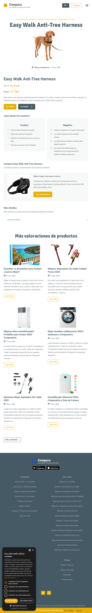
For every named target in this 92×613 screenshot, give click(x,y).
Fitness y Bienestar (24, 501)
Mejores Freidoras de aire (67, 511)
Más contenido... (12, 439)
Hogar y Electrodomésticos (25, 491)
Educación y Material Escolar (24, 486)
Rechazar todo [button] (26, 601)
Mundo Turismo (67, 565)
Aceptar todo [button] (11, 601)
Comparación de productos (26, 19)
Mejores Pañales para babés (67, 525)
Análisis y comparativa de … (48, 19)
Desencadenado (67, 570)
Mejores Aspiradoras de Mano (67, 491)
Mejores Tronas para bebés (67, 520)
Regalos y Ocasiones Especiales (25, 511)
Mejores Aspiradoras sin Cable (67, 486)
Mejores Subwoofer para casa (67, 535)
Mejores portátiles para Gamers (67, 550)
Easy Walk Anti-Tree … (68, 19)
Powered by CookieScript (19, 608)
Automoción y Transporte (25, 481)
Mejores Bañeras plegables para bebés (67, 530)
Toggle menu (88, 6)
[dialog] (19, 579)
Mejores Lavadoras (67, 481)
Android (71, 610)
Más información (10, 578)
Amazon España (13, 219)
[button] (19, 606)
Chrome (79, 610)
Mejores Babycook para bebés (67, 516)
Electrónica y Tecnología (25, 496)
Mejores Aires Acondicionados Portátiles (67, 496)
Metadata (67, 574)
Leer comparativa (43, 194)
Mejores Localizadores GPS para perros (67, 506)
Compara (76, 5)
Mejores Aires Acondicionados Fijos (67, 501)
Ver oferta (10, 106)
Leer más (9, 296)
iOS (65, 610)
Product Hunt (67, 579)
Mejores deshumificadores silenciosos (67, 540)
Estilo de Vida (24, 516)
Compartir (24, 106)
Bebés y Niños (25, 506)
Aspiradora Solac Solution (67, 545)
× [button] (33, 550)
